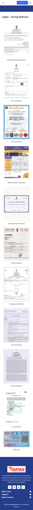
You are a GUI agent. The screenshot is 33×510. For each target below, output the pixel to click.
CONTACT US (22, 3)
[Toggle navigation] (30, 3)
